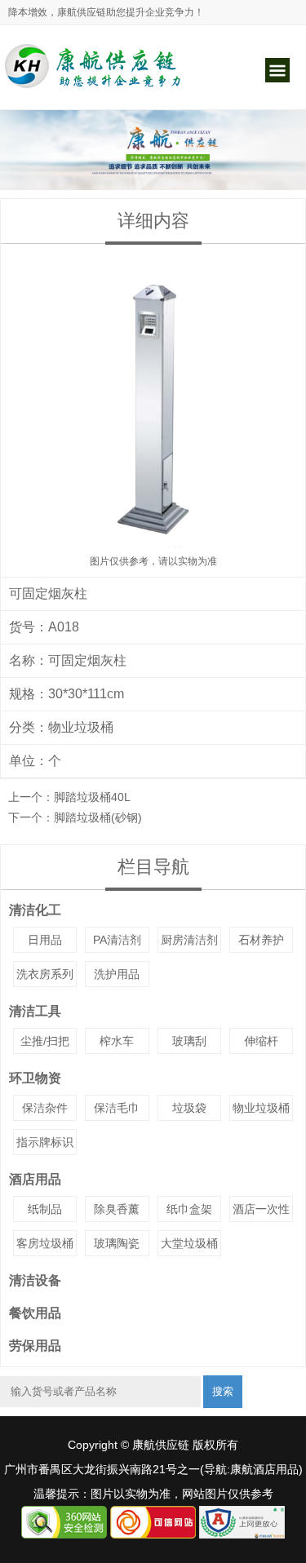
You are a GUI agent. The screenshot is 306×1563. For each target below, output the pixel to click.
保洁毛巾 (117, 1107)
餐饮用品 (35, 1313)
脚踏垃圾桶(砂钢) (98, 817)
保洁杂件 (45, 1107)
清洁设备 (35, 1280)
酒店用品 (35, 1179)
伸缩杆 (261, 1040)
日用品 (45, 939)
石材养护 (261, 939)
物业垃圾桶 (80, 727)
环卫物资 (35, 1078)
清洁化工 (35, 910)
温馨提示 (56, 1493)
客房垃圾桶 (44, 1243)
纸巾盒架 (189, 1208)
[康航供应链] (94, 87)
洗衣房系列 (44, 974)
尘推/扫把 (44, 1040)
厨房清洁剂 (189, 939)
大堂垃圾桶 (189, 1243)
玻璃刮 (189, 1040)
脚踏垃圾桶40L (92, 797)
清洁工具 (35, 1011)
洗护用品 (117, 974)
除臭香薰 (117, 1208)
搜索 (222, 1391)
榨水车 (117, 1040)
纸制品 (45, 1208)
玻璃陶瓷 (117, 1243)
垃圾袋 (189, 1107)
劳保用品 (35, 1346)
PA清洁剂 (117, 939)
